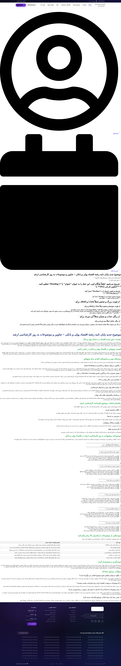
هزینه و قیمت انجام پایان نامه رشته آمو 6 (29, 647)
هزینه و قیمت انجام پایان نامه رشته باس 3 (29, 639)
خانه (90, 5)
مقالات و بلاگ (73, 621)
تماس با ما (43, 5)
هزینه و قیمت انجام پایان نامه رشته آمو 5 (73, 650)
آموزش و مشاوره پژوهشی (51, 621)
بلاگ (57, 5)
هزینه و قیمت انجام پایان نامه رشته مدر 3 (51, 658)
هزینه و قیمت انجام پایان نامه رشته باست (73, 642)
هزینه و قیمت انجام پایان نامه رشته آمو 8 (29, 637)
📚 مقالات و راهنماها (65, 5)
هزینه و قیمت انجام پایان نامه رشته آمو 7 (95, 647)
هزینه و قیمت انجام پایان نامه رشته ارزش (29, 653)
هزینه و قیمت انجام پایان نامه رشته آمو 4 (51, 650)
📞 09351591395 (31, 5)
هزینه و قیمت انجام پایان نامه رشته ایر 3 (95, 645)
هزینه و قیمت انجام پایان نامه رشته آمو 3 (95, 655)
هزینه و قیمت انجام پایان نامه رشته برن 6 (29, 655)
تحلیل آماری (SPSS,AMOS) (51, 614)
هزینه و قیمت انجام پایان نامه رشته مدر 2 (29, 658)
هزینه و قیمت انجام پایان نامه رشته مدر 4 (73, 658)
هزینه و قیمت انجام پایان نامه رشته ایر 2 (73, 645)
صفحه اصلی (74, 610)
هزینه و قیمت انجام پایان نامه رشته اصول (51, 642)
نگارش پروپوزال (53, 612)
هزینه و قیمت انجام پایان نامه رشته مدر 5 (95, 658)
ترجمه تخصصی (53, 617)
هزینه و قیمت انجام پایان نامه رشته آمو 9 (95, 637)
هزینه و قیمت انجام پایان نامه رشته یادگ (73, 647)
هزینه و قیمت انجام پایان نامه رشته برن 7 (51, 647)
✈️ (92, 621)
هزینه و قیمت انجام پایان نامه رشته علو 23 (29, 650)
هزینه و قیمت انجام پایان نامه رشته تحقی (51, 653)
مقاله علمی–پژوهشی (52, 619)
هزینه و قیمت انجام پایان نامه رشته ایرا (52, 645)
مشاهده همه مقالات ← (23, 633)
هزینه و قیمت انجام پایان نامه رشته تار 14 (51, 655)
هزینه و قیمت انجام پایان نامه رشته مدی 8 (95, 653)
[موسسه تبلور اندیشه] (100, 5)
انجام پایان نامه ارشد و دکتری (51, 610)
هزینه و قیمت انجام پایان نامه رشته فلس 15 (95, 650)
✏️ (20, 5)
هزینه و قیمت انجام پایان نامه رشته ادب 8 (51, 637)
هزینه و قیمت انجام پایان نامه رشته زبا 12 (73, 637)
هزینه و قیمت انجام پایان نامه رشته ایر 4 (30, 642)
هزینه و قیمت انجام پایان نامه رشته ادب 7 (73, 639)
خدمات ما (84, 5)
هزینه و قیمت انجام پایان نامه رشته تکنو (74, 653)
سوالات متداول (51, 5)
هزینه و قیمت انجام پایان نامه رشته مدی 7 (73, 655)
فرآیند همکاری (73, 617)
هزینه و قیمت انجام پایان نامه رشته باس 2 (95, 642)
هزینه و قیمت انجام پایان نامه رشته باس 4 (51, 639)
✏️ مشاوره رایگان (31, 624)
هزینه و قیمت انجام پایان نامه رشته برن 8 (29, 645)
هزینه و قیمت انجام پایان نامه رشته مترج (95, 639)
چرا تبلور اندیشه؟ (76, 5)
